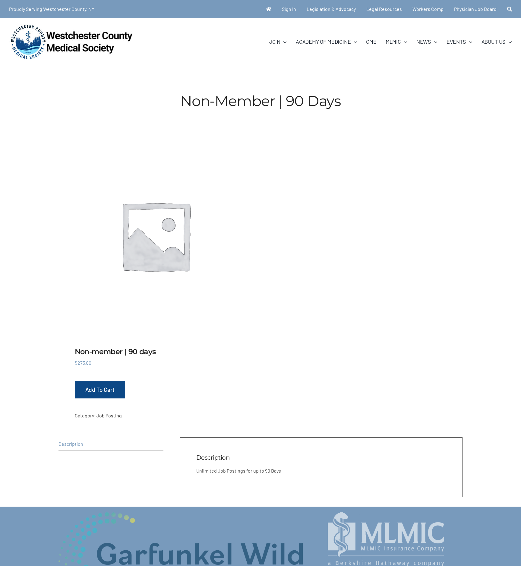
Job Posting (109, 415)
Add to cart (100, 389)
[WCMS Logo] (71, 26)
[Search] (509, 9)
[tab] (110, 444)
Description (70, 444)
